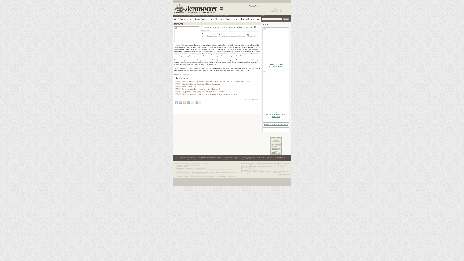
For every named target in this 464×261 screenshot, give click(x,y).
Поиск (264, 15)
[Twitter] (180, 102)
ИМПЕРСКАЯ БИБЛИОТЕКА (276, 124)
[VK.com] (176, 102)
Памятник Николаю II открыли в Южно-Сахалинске (201, 84)
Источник (177, 74)
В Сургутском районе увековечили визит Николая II (201, 89)
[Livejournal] (192, 102)
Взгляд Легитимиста (203, 19)
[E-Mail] (200, 102)
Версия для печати (187, 74)
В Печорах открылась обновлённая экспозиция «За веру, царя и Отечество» (209, 94)
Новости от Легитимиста (226, 19)
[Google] (196, 102)
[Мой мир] (188, 102)
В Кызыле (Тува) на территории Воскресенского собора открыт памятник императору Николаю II (217, 81)
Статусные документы (284, 174)
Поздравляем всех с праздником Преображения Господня (203, 92)
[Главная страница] (175, 19)
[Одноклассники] (184, 102)
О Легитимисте (184, 19)
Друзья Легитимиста (249, 19)
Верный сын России (189, 86)
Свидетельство (276, 146)
